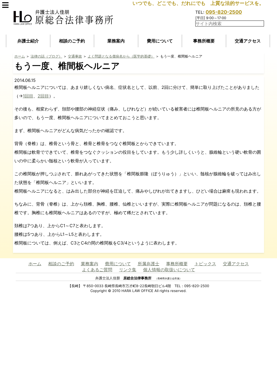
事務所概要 (204, 40)
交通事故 (75, 56)
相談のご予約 (72, 40)
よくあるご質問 (97, 269)
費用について (160, 40)
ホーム (19, 56)
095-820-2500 (224, 12)
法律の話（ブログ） (46, 56)
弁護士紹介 (28, 40)
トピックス (205, 263)
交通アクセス (248, 40)
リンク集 (127, 269)
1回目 (28, 96)
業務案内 (116, 40)
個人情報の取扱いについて (169, 269)
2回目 (43, 96)
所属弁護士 (148, 263)
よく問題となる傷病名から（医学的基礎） (121, 56)
